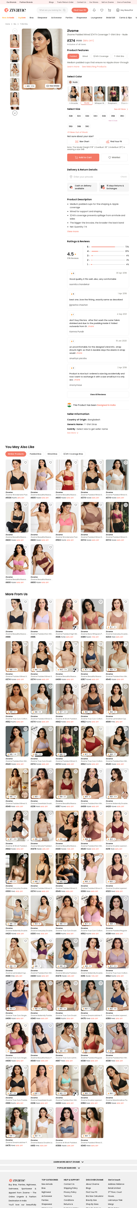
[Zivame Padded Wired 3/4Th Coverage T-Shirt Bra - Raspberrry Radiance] (117, 517)
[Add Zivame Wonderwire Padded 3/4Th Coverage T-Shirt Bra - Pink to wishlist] (76, 505)
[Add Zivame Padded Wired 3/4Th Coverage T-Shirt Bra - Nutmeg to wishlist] (101, 505)
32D (87, 116)
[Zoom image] (42, 59)
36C (122, 116)
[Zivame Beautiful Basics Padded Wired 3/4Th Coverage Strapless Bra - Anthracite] (17, 517)
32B (71, 116)
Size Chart (84, 141)
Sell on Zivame (108, 2)
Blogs (51, 2)
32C (79, 116)
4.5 (29, 86)
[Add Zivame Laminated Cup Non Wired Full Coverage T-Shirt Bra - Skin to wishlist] (25, 941)
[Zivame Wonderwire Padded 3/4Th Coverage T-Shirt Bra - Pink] (67, 517)
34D (104, 116)
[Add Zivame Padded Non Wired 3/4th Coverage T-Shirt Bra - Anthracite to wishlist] (126, 729)
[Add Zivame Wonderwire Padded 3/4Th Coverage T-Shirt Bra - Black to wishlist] (25, 462)
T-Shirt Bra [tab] (119, 56)
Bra (15, 24)
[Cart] (110, 10)
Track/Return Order (65, 2)
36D (71, 126)
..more (90, 326)
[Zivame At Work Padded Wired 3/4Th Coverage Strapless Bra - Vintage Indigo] (67, 1122)
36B (113, 116)
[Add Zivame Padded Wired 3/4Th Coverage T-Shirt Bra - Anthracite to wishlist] (101, 462)
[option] (14, 41)
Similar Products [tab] (16, 454)
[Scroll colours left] (70, 95)
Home (7, 24)
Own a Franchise (124, 2)
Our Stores (93, 2)
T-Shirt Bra (24, 24)
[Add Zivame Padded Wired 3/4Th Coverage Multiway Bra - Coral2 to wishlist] (101, 1110)
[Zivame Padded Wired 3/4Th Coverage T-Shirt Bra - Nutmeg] (92, 517)
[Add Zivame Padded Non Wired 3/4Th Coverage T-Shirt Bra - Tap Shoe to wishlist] (101, 771)
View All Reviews (98, 394)
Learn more (73, 66)
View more (73, 231)
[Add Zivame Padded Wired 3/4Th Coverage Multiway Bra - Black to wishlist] (76, 856)
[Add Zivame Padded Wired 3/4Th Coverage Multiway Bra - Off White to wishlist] (126, 1197)
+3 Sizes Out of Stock (77, 132)
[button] (64, 10)
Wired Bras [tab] (52, 454)
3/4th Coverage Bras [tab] (73, 454)
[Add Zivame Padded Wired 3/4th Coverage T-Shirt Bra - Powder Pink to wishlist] (101, 856)
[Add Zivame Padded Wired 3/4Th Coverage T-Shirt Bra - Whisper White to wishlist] (126, 462)
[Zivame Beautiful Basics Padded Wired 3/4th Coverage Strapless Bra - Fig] (42, 559)
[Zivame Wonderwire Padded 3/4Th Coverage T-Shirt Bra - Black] (17, 475)
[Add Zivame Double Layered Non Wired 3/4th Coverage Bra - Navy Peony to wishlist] (126, 983)
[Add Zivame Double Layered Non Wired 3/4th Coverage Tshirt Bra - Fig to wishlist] (126, 856)
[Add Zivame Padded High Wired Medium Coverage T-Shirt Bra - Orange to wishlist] (76, 602)
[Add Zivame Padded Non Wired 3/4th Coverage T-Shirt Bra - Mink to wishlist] (101, 814)
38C (87, 126)
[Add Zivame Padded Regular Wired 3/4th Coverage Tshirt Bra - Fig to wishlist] (126, 898)
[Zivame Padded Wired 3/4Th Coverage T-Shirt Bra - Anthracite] (92, 475)
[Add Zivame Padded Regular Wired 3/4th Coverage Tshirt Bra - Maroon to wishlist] (50, 1195)
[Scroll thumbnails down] (14, 113)
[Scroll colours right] (126, 95)
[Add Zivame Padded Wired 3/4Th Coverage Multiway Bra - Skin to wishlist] (25, 771)
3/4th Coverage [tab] (101, 56)
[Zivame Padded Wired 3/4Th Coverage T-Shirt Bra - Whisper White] (117, 475)
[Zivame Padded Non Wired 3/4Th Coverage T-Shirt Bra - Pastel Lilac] (42, 614)
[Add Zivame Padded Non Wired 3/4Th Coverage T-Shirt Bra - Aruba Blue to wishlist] (76, 1068)
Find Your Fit (116, 141)
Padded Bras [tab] (35, 454)
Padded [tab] (73, 56)
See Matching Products (94, 66)
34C (96, 116)
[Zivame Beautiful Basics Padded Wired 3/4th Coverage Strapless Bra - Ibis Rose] (17, 559)
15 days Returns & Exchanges (115, 187)
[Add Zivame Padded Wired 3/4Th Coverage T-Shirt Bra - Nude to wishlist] (25, 644)
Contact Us (81, 2)
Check (124, 176)
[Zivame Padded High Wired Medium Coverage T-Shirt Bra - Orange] (67, 614)
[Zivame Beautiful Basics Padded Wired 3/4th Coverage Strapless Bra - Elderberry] (42, 475)
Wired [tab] (85, 56)
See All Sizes (120, 109)
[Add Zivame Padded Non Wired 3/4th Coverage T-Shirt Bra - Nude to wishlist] (25, 729)
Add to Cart (85, 157)
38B (79, 126)
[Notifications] (94, 10)
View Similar (54, 86)
